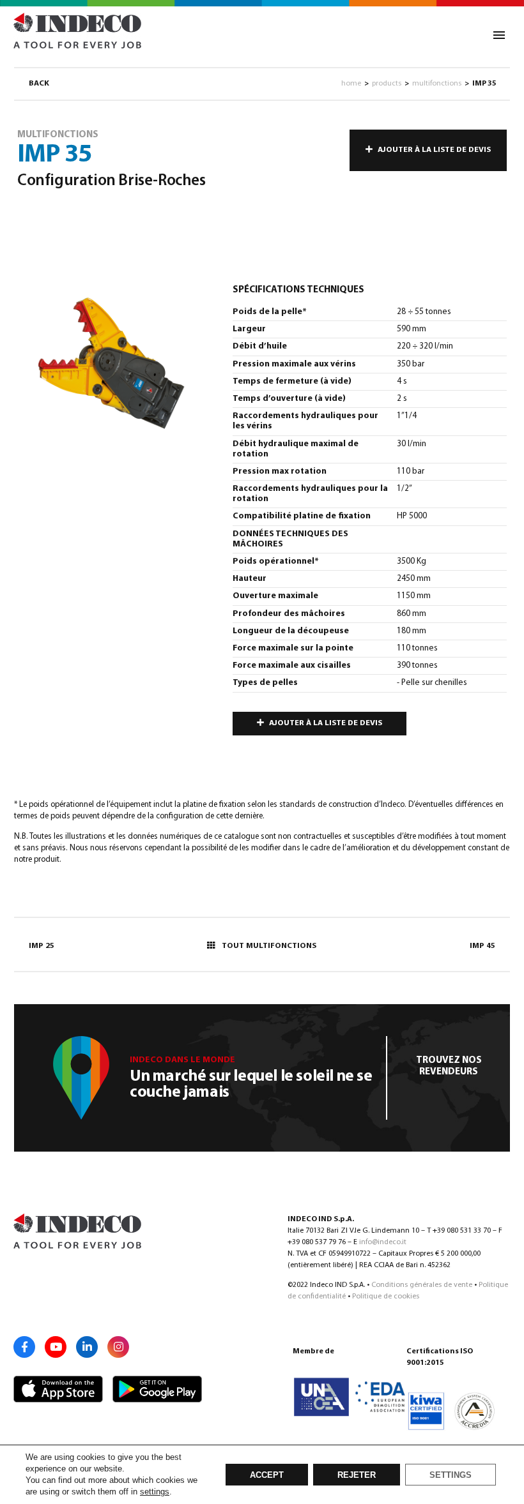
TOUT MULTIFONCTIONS (269, 946)
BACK (39, 83)
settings (154, 1491)
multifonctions (436, 83)
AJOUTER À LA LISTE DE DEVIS (434, 150)
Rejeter (356, 1475)
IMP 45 (482, 946)
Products (386, 83)
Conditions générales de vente (421, 1285)
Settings (450, 1475)
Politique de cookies (385, 1296)
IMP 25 (41, 946)
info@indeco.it (382, 1242)
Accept (267, 1475)
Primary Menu (499, 35)
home (351, 83)
